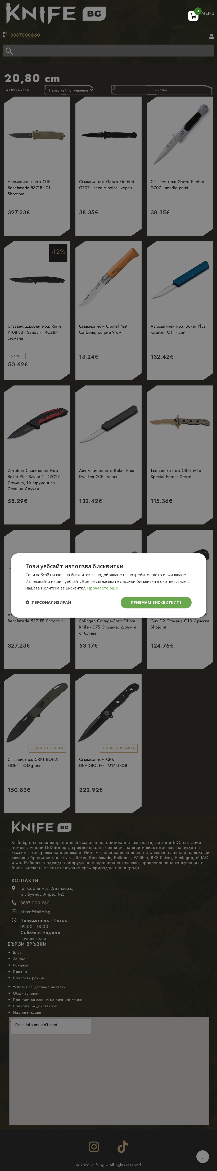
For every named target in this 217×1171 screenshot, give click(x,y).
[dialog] (108, 585)
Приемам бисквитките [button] (156, 602)
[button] (48, 602)
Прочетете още (102, 588)
